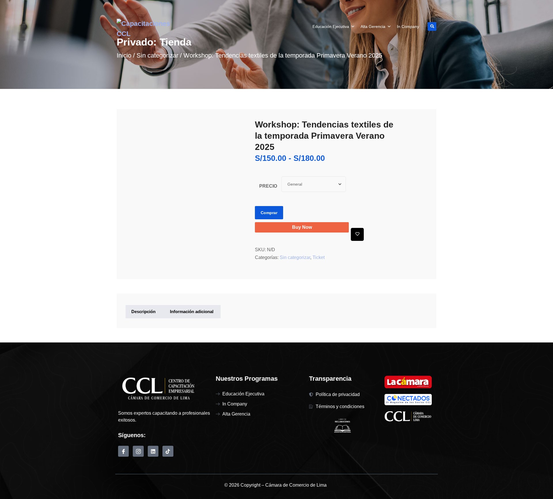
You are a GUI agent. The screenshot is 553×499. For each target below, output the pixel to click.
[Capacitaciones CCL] (153, 28)
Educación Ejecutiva (331, 26)
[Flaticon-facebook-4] (123, 451)
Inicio (124, 55)
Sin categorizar (157, 55)
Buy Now (302, 227)
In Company (408, 26)
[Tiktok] (167, 451)
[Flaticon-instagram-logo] (138, 451)
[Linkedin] (153, 451)
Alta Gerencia (373, 26)
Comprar (269, 212)
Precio (268, 186)
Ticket (319, 257)
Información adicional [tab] (191, 311)
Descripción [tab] (143, 311)
